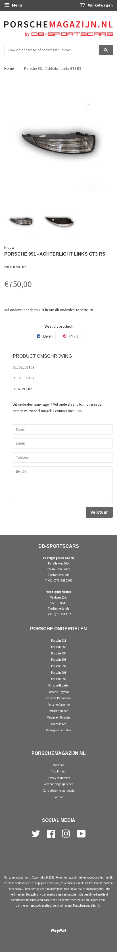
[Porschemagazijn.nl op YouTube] (81, 833)
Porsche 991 (58, 673)
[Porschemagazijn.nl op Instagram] (66, 833)
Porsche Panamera (58, 698)
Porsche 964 (58, 647)
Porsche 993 (58, 653)
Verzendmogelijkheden (59, 784)
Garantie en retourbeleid (59, 791)
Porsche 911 (58, 641)
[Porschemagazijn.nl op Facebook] (51, 833)
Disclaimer (58, 771)
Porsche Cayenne (58, 705)
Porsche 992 (58, 679)
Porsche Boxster (58, 685)
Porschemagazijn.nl (17, 877)
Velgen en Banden (58, 717)
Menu (16, 5)
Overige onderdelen (58, 730)
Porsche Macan (58, 711)
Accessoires (58, 724)
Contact (58, 797)
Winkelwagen (100, 5)
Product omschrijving (42, 356)
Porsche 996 (58, 660)
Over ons (58, 765)
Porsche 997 (58, 666)
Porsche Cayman (59, 692)
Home (9, 68)
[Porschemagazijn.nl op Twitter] (36, 833)
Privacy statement (58, 778)
